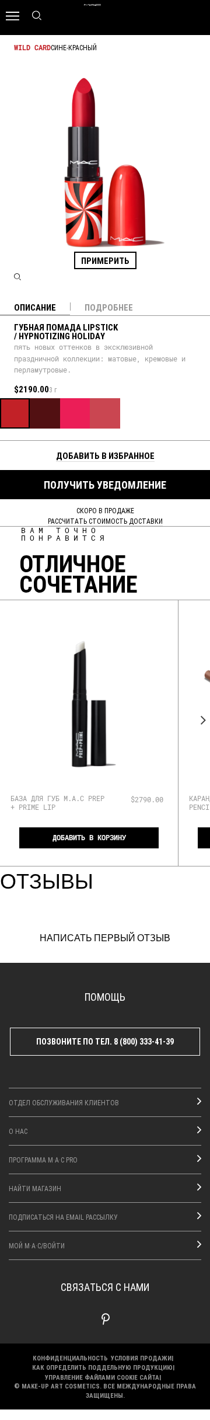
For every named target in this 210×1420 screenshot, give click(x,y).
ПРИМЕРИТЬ (105, 260)
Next (200, 720)
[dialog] (57, 802)
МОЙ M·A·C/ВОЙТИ (37, 1245)
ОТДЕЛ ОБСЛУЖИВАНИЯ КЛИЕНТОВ (64, 1102)
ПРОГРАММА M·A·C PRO (43, 1159)
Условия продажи (141, 1358)
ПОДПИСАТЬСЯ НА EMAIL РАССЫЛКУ (63, 1216)
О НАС (18, 1131)
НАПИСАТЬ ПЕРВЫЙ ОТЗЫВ (105, 938)
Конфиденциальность (70, 1358)
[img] (88, 703)
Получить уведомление (105, 485)
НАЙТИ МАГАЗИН (35, 1188)
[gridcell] (15, 413)
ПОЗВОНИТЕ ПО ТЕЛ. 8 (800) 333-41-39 (105, 1041)
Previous (10, 720)
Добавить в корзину (89, 838)
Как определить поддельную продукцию (102, 1367)
